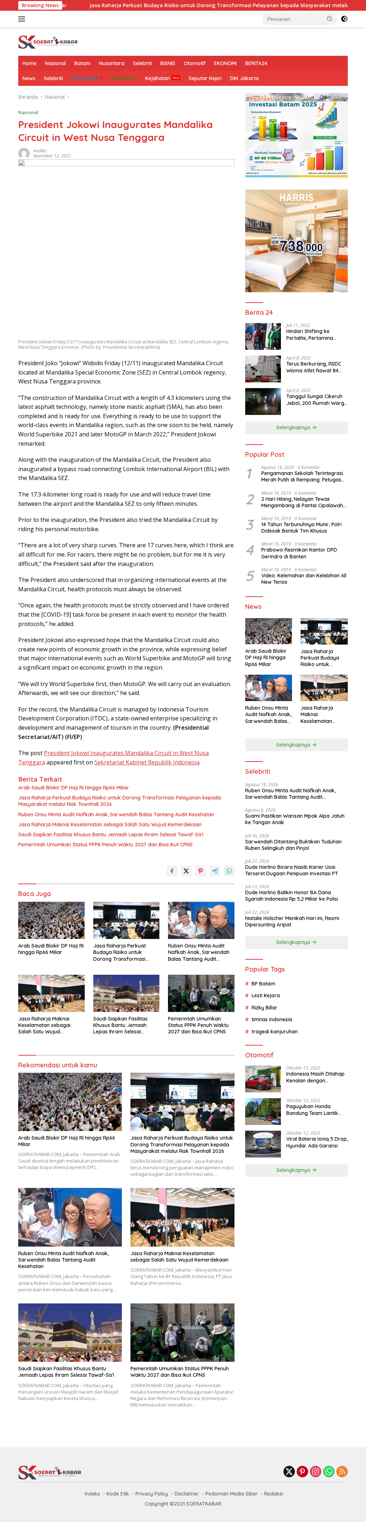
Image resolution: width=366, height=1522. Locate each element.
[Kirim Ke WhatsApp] (229, 871)
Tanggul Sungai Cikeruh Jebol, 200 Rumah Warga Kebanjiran (316, 399)
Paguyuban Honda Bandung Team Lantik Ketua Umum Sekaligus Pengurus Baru (313, 1109)
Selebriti (142, 63)
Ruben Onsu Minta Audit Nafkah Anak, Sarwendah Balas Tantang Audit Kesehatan (116, 814)
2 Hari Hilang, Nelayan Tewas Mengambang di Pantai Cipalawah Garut (302, 502)
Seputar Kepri (205, 78)
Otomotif (195, 63)
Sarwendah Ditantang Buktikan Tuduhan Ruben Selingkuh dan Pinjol (293, 844)
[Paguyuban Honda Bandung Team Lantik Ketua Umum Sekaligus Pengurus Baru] (263, 1111)
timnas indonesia (272, 1019)
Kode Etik (118, 1494)
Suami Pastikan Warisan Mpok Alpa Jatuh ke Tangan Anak (295, 819)
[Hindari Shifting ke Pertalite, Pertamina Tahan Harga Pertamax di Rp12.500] (263, 336)
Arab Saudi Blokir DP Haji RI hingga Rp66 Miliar (73, 787)
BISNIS (167, 63)
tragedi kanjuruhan (275, 1031)
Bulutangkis (85, 78)
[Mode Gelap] (344, 19)
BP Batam (263, 983)
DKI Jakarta (244, 78)
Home (29, 63)
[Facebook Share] (172, 871)
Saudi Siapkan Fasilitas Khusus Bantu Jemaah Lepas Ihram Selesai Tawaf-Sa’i (110, 834)
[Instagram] (315, 1472)
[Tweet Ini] (186, 871)
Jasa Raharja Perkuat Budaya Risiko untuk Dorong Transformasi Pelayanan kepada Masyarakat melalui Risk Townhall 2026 (161, 5)
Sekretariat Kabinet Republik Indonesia (146, 762)
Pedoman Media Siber (232, 1494)
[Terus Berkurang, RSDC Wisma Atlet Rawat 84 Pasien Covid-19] (263, 369)
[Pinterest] (302, 1472)
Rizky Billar (264, 1007)
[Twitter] (289, 1472)
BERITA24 (256, 63)
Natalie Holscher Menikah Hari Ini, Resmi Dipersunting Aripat (292, 921)
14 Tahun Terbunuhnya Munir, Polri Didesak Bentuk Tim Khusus (301, 527)
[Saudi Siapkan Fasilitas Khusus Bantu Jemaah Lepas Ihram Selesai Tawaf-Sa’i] (126, 993)
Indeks (92, 1494)
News (29, 78)
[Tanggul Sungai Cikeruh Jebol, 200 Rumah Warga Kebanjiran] (263, 401)
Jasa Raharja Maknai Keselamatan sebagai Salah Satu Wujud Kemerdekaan (110, 824)
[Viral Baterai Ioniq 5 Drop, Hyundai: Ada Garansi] (263, 1144)
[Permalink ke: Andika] (24, 152)
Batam (82, 63)
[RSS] (342, 1472)
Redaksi (273, 1494)
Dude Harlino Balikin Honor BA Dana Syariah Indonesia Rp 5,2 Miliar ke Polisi (291, 895)
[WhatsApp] (329, 1472)
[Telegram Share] (214, 871)
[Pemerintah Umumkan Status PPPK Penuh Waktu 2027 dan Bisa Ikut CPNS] (201, 993)
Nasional (55, 63)
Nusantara (111, 63)
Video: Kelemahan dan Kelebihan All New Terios (303, 578)
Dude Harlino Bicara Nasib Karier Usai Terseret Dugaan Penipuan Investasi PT (291, 870)
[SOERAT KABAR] (48, 41)
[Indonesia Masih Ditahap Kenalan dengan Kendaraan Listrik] (263, 1079)
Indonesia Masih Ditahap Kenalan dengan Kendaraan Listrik (315, 1077)
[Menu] (23, 19)
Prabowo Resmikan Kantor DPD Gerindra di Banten (299, 553)
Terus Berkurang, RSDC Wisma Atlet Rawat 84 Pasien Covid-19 (313, 367)
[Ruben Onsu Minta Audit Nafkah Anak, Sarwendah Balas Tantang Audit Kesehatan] (201, 920)
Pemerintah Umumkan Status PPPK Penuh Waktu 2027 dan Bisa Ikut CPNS (105, 844)
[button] (330, 18)
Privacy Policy (151, 1494)
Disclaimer (186, 1494)
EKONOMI (225, 63)
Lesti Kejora (266, 995)
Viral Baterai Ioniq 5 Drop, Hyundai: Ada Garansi (317, 1142)
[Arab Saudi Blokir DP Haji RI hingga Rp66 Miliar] (51, 920)
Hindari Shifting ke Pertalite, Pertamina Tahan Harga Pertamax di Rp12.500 (314, 334)
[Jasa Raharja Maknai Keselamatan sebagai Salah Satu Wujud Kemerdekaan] (51, 993)
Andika (39, 151)
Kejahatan (157, 78)
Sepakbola (124, 78)
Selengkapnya (294, 427)
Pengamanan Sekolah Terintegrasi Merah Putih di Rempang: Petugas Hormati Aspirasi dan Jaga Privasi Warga (302, 476)
